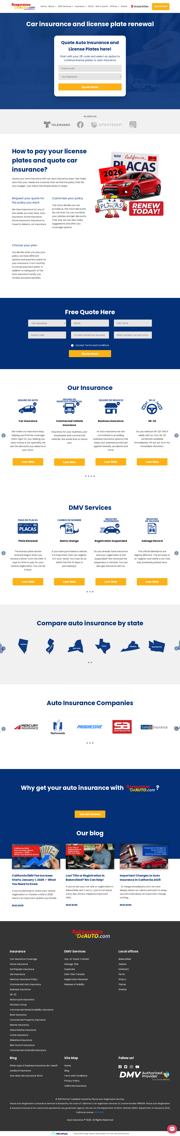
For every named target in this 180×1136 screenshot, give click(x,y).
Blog (13, 1058)
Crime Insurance (19, 1035)
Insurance (80, 6)
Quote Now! (160, 6)
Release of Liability (74, 984)
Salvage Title (71, 964)
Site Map (71, 1058)
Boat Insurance (18, 1014)
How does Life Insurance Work (26, 1075)
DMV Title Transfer (74, 974)
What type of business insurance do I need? (34, 1065)
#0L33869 (99, 1112)
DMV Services (65, 6)
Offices (114, 6)
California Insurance (75, 1085)
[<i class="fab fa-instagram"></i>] (131, 1067)
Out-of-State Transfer (76, 959)
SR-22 (13, 994)
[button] (85, 476)
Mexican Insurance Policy (24, 979)
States (124, 6)
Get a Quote (101, 6)
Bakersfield (125, 959)
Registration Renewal (76, 979)
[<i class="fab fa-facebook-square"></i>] (120, 1067)
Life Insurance (17, 974)
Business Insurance (20, 989)
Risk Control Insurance (22, 1045)
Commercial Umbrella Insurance (28, 1050)
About (51, 6)
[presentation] (3, 435)
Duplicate (69, 969)
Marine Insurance (19, 1025)
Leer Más (28, 462)
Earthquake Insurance (22, 969)
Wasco (122, 979)
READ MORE (18, 905)
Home (44, 6)
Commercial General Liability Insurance (31, 1009)
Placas (122, 984)
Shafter (123, 989)
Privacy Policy (71, 1080)
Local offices (128, 951)
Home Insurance (19, 964)
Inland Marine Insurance (23, 1030)
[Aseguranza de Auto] (22, 6)
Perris (122, 974)
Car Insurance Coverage (23, 959)
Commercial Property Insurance (28, 1019)
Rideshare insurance (21, 1040)
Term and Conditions (75, 1075)
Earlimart (124, 969)
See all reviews (90, 814)
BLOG (91, 6)
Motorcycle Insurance (22, 999)
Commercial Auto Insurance (25, 984)
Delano (122, 964)
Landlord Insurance (20, 1070)
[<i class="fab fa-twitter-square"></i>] (125, 1067)
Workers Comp (18, 1004)
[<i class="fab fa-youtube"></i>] (137, 1067)
